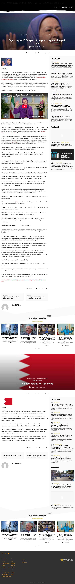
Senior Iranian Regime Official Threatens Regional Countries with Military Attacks (60, 107)
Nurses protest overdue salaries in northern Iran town (60, 144)
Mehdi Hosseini (65, 345)
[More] (46, 288)
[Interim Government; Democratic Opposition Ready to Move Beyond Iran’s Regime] (65, 329)
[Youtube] (8, 553)
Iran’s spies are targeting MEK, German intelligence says (35, 297)
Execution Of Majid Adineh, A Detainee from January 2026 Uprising (61, 74)
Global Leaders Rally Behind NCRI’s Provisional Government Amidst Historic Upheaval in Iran (47, 339)
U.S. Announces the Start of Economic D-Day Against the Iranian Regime (62, 95)
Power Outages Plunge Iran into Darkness (9, 337)
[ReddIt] (48, 52)
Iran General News (25, 34)
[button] (60, 7)
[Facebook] (54, 7)
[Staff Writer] (30, 47)
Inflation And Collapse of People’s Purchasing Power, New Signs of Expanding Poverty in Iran (60, 85)
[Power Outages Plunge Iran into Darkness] (9, 329)
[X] (56, 7)
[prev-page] (35, 348)
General (52, 103)
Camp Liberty (13, 142)
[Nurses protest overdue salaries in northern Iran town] (62, 135)
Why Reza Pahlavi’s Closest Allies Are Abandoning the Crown (28, 338)
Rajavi (17, 202)
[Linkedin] (45, 52)
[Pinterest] (42, 52)
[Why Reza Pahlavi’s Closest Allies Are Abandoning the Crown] (28, 329)
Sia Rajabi (10, 342)
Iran (52, 62)
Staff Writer (35, 46)
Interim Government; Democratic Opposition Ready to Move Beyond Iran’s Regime (65, 339)
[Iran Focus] (3, 3)
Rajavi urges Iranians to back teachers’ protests (11, 297)
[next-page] (39, 348)
